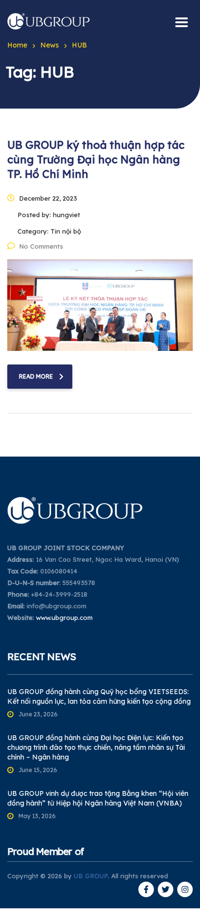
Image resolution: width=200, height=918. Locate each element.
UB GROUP (91, 876)
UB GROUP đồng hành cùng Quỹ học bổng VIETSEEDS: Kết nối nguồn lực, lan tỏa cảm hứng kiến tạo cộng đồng (99, 696)
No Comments (41, 246)
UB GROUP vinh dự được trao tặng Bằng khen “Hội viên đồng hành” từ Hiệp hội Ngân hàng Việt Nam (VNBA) (97, 798)
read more (36, 376)
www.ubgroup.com (64, 617)
